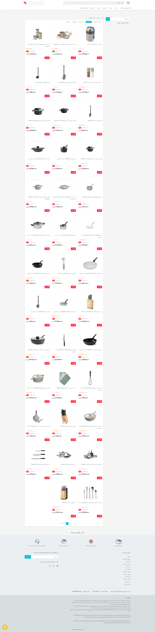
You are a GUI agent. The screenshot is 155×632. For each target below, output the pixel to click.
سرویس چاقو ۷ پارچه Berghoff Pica (68, 426)
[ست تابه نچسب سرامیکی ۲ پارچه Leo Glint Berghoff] (38, 416)
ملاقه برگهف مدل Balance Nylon (43, 82)
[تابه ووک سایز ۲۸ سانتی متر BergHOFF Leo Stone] (38, 340)
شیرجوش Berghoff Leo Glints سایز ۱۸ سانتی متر (65, 235)
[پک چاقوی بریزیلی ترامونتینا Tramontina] (90, 302)
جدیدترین (89, 22)
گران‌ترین (74, 22)
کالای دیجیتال (127, 584)
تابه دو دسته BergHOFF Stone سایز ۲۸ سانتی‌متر (39, 159)
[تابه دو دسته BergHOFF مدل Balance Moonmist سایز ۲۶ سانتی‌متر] (64, 187)
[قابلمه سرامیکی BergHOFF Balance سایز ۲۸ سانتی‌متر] (38, 378)
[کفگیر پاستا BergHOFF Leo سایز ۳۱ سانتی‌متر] (38, 302)
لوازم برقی (128, 561)
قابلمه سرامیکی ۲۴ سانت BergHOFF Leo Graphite (39, 120)
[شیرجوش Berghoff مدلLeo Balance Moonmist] (90, 187)
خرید (99, 58)
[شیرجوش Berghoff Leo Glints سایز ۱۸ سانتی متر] (64, 225)
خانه (115, 8)
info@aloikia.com (77, 591)
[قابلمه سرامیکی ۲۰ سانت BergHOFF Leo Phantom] (64, 111)
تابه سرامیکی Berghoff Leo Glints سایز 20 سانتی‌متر (65, 311)
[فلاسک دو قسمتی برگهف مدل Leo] (90, 34)
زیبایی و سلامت (126, 564)
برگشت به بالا (76, 533)
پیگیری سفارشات (83, 8)
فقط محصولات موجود (122, 23)
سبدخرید (105, 8)
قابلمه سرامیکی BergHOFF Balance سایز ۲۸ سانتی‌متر (38, 388)
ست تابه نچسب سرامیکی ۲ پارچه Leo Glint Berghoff (38, 426)
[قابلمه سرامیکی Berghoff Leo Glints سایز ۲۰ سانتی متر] (38, 225)
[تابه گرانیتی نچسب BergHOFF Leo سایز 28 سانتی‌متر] (38, 263)
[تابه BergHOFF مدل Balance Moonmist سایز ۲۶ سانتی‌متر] (90, 225)
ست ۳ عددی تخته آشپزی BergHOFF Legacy (66, 388)
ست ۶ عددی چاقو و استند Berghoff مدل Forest (92, 311)
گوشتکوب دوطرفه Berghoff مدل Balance (67, 273)
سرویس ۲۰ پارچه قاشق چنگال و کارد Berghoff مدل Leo (90, 502)
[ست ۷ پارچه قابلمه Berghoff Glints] (64, 454)
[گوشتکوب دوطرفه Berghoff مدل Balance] (64, 263)
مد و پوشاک (127, 582)
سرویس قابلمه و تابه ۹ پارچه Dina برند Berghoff (91, 464)
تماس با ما (92, 8)
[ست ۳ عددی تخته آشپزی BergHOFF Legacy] (64, 378)
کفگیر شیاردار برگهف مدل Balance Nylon (67, 82)
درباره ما (98, 8)
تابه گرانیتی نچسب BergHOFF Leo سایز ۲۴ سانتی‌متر (90, 350)
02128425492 (96, 591)
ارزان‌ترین (68, 22)
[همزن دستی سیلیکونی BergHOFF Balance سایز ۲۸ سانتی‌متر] (90, 378)
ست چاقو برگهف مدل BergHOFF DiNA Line (40, 464)
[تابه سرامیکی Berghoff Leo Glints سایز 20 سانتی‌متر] (64, 302)
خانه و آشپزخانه (126, 559)
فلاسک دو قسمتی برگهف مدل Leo (95, 44)
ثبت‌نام (28, 557)
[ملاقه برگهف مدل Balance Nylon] (38, 72)
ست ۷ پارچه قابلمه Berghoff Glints (68, 464)
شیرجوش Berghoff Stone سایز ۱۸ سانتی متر (66, 159)
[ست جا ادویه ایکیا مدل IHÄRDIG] (90, 72)
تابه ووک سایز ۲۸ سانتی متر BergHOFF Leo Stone (39, 350)
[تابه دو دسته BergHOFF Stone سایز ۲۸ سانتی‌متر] (38, 149)
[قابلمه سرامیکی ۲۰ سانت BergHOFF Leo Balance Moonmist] (38, 187)
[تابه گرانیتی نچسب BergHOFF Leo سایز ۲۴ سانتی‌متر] (90, 340)
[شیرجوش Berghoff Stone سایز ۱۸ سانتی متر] (64, 149)
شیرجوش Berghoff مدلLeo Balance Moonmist (92, 197)
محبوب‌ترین (81, 22)
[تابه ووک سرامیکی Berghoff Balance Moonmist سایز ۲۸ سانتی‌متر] (90, 416)
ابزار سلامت (127, 566)
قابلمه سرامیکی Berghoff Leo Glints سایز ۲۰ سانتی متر (38, 235)
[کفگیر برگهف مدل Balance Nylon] (90, 111)
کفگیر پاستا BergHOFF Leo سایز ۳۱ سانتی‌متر (40, 311)
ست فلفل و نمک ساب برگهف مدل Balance (93, 82)
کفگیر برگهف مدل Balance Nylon (95, 120)
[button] (26, 3)
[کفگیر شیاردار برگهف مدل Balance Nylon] (64, 72)
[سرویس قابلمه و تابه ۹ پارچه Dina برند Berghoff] (90, 454)
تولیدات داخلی (126, 579)
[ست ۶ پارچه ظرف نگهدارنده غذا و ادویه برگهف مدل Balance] (38, 34)
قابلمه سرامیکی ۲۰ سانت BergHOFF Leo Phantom (65, 120)
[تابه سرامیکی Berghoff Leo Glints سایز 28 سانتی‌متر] (90, 263)
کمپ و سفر (127, 576)
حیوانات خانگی (126, 571)
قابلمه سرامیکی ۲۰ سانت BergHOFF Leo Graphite (91, 159)
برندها (110, 8)
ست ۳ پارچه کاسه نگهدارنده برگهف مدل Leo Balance (64, 44)
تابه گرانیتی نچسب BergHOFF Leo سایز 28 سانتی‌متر (38, 273)
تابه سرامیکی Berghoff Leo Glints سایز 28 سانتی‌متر (91, 273)
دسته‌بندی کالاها (125, 8)
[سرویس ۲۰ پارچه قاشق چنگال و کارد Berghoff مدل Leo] (90, 492)
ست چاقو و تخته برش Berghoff (69, 502)
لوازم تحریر (127, 569)
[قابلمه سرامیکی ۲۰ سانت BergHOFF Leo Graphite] (90, 149)
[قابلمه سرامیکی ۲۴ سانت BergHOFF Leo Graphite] (38, 111)
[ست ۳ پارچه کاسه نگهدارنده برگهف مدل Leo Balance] (64, 34)
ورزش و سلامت (126, 574)
